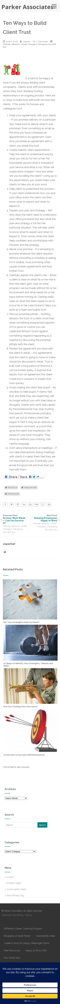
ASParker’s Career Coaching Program (23, 928)
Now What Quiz (12, 958)
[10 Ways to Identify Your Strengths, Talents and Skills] (31, 659)
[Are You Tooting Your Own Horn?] (31, 702)
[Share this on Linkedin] (24, 504)
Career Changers (29, 44)
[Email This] (42, 504)
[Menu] (54, 6)
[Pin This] (17, 504)
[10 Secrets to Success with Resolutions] (31, 750)
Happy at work (30, 487)
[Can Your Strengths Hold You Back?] (30, 617)
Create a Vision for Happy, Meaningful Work (26, 943)
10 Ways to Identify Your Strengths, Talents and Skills (28, 664)
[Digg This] (36, 504)
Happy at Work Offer (36, 950)
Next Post (45, 518)
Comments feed (16, 889)
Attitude (6, 44)
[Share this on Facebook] (5, 504)
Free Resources (12, 950)
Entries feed (14, 883)
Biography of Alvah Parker (17, 936)
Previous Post (14, 519)
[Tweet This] (11, 504)
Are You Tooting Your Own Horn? (20, 706)
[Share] (24, 476)
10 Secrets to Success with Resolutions (24, 755)
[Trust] (14, 78)
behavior (16, 44)
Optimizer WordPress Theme (16, 915)
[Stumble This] (30, 504)
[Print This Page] (49, 504)
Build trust (12, 487)
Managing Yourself (47, 44)
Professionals (13, 494)
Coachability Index (45, 936)
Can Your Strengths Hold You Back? (21, 622)
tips (4, 47)
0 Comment (42, 41)
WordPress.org (15, 895)
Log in (10, 876)
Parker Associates (27, 7)
